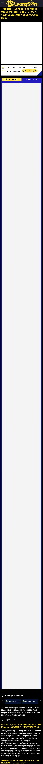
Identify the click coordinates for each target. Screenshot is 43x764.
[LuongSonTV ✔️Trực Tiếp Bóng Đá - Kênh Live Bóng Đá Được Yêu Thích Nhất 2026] (21, 3)
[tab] (12, 79)
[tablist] (21, 80)
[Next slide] (40, 700)
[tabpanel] (21, 386)
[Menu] (2, 2)
